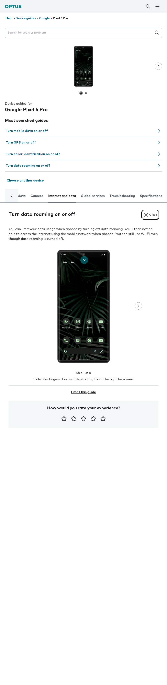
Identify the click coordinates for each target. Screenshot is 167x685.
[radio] (64, 418)
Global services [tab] (93, 196)
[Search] (148, 6)
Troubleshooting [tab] (122, 196)
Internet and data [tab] (62, 196)
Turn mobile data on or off (27, 131)
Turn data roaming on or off (28, 165)
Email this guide (83, 392)
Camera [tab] (37, 196)
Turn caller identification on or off (33, 154)
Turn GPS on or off (21, 142)
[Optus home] (13, 6)
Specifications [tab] (151, 196)
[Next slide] (158, 66)
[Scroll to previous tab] (11, 195)
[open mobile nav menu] (157, 6)
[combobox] (79, 33)
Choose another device (25, 180)
